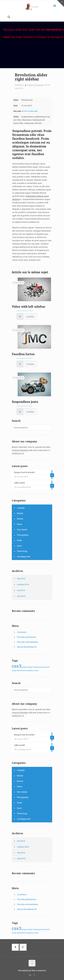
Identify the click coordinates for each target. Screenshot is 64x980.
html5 (47, 667)
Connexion (22, 632)
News (19, 524)
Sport (19, 546)
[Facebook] (34, 975)
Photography (22, 535)
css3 (16, 666)
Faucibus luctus (23, 354)
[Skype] (30, 975)
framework (37, 667)
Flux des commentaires (27, 642)
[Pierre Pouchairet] (32, 7)
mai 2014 (21, 590)
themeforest (21, 671)
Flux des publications (26, 637)
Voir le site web (31, 111)
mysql (14, 671)
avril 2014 (21, 596)
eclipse (30, 667)
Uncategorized (23, 556)
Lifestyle (21, 508)
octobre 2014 (23, 584)
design (24, 667)
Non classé (22, 529)
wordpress (30, 671)
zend (36, 671)
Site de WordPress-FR (27, 647)
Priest (19, 540)
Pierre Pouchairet (34, 85)
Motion (20, 519)
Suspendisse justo (25, 402)
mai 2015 (21, 578)
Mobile (20, 513)
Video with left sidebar (28, 306)
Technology (22, 551)
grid (43, 667)
